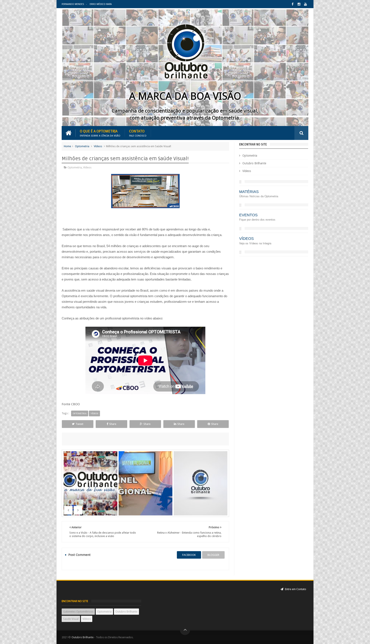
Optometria (82, 146)
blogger (213, 554)
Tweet (79, 424)
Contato (137, 133)
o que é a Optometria (100, 133)
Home (67, 146)
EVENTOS (248, 215)
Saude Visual (71, 618)
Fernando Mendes (73, 4)
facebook (189, 554)
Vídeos (98, 146)
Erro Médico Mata (101, 4)
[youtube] (305, 4)
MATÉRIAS (249, 192)
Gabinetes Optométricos (78, 611)
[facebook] (292, 4)
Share (112, 424)
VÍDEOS (246, 238)
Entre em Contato (295, 589)
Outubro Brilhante (254, 163)
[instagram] (299, 4)
